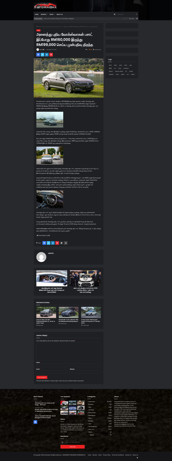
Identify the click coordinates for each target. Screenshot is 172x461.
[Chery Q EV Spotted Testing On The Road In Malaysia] (72, 403)
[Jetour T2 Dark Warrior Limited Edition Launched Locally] (81, 408)
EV (126, 71)
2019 (110, 65)
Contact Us (128, 455)
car (115, 68)
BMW (110, 68)
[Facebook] (38, 54)
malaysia (111, 74)
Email (38, 369)
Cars (43, 26)
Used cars (91, 429)
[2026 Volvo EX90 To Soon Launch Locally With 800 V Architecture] (64, 413)
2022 (120, 65)
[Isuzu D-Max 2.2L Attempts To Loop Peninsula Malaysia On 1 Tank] (72, 413)
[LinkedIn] (47, 54)
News (51, 14)
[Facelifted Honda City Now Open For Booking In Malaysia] (64, 403)
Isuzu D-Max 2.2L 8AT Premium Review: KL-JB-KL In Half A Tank (45, 321)
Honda (131, 71)
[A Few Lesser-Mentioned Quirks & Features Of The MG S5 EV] (91, 312)
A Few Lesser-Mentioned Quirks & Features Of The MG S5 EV (90, 321)
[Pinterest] (51, 54)
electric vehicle (119, 71)
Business (91, 404)
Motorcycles (92, 412)
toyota (132, 74)
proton (122, 74)
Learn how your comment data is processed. (71, 380)
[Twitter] (42, 54)
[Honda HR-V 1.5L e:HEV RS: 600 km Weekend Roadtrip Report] (68, 312)
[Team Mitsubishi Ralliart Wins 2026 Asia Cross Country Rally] (81, 413)
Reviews (43, 14)
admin (41, 49)
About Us (60, 14)
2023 (125, 65)
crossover (126, 68)
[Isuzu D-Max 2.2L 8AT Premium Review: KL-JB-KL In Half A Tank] (46, 312)
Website (72, 369)
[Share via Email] (61, 243)
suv (128, 74)
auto (131, 65)
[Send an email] (43, 49)
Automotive (91, 401)
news (117, 74)
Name (38, 362)
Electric (111, 71)
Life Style (91, 410)
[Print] (66, 243)
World (90, 432)
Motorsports (91, 415)
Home (36, 14)
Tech (89, 423)
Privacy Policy (106, 455)
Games (92, 435)
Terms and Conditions (118, 455)
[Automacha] (45, 6)
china (119, 68)
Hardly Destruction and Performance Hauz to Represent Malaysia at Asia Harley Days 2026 (69, 18)
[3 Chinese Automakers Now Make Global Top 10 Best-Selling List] (72, 408)
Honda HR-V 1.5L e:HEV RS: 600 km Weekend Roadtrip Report (68, 320)
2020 (115, 65)
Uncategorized (92, 426)
